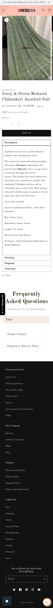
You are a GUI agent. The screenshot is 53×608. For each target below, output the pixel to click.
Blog (8, 453)
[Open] (7, 601)
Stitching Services (14, 384)
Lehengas (10, 514)
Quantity (6, 118)
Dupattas (10, 539)
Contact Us (11, 377)
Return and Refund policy (17, 489)
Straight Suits (12, 533)
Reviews (9, 433)
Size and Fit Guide (14, 390)
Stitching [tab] (9, 258)
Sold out (26, 133)
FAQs (8, 416)
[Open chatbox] (47, 602)
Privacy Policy (12, 477)
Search (9, 403)
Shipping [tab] (9, 263)
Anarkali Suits (12, 526)
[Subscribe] (44, 579)
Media (8, 446)
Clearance (10, 552)
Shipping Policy (13, 483)
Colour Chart (12, 396)
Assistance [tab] (10, 269)
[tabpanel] (26, 200)
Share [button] (8, 275)
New (8, 507)
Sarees (9, 520)
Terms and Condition (15, 470)
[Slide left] (20, 84)
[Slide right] (33, 84)
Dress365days (29, 602)
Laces (8, 558)
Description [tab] (10, 143)
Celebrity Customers (15, 440)
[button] (3, 10)
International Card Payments (19, 409)
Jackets (9, 546)
